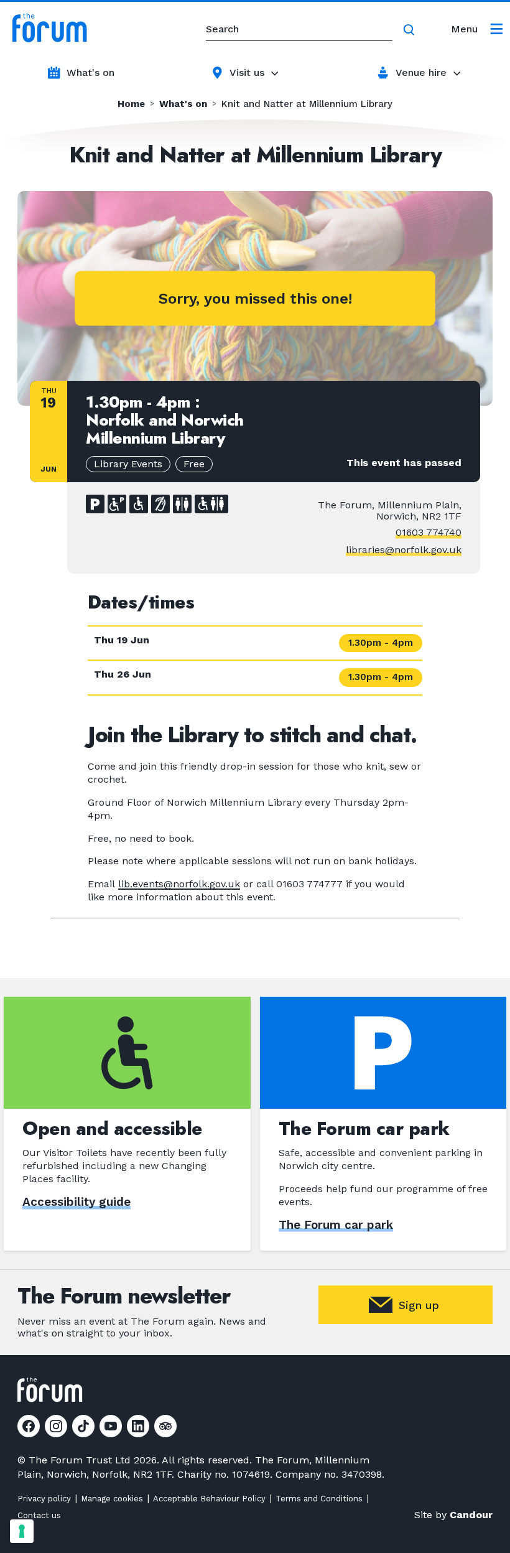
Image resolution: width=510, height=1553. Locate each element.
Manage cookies (112, 1498)
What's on (90, 72)
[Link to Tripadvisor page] (165, 1426)
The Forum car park (336, 1225)
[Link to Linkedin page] (138, 1426)
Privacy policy (44, 1498)
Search (411, 30)
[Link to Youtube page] (111, 1426)
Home (131, 104)
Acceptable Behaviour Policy (209, 1498)
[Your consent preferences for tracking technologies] (22, 1531)
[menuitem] (476, 29)
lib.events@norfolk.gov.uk (179, 884)
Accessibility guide (76, 1202)
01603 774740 (428, 532)
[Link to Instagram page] (56, 1426)
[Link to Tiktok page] (83, 1426)
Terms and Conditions (319, 1498)
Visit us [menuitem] (247, 72)
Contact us (39, 1515)
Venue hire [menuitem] (421, 72)
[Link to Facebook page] (28, 1426)
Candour (471, 1515)
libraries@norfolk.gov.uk (403, 550)
